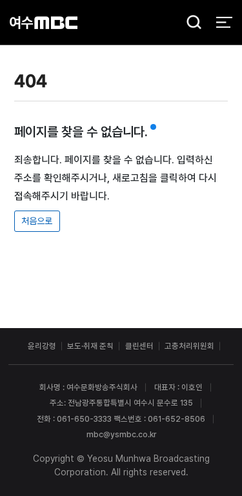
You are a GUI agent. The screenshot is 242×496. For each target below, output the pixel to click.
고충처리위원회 (189, 346)
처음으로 (36, 221)
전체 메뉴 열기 (224, 22)
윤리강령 (42, 346)
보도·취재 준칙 (90, 346)
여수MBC (43, 22)
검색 (190, 23)
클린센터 (139, 346)
